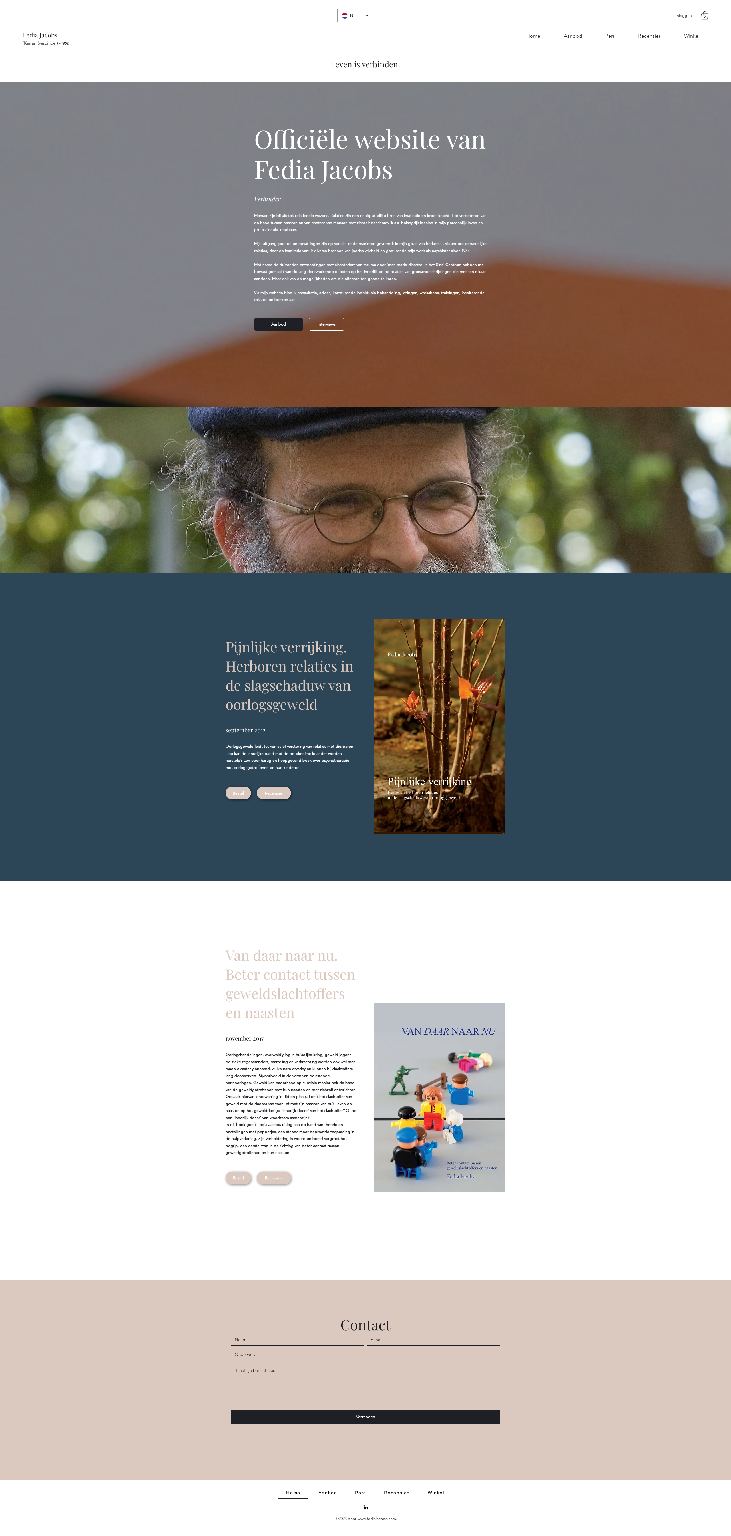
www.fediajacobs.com (377, 1518)
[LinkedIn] (366, 1507)
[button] (704, 15)
